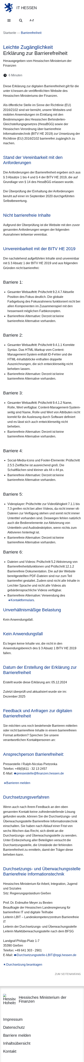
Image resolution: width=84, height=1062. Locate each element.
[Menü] (9, 20)
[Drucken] (58, 75)
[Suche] (20, 20)
